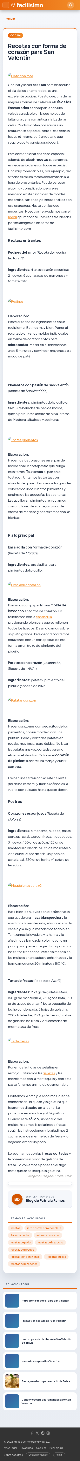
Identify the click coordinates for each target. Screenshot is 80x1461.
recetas (15, 1228)
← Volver (9, 18)
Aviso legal (10, 1447)
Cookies (41, 1447)
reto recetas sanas (48, 1235)
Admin (59, 1454)
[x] (37, 1433)
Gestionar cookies (38, 1454)
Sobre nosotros (13, 1454)
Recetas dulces (56, 1256)
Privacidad (26, 1447)
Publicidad (56, 1447)
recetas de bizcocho (50, 1242)
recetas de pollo (21, 1242)
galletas (49, 1073)
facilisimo (30, 5)
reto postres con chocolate (44, 1228)
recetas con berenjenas (25, 1256)
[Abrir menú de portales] (5, 5)
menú (12, 217)
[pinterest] (42, 1433)
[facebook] (32, 1433)
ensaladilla (44, 617)
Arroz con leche (20, 1235)
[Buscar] (70, 5)
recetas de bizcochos (24, 1264)
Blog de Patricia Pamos (45, 1200)
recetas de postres (22, 1249)
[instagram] (48, 1433)
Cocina (15, 35)
